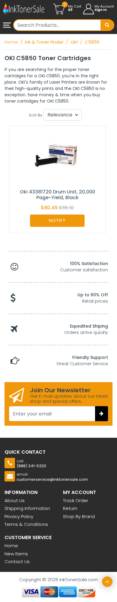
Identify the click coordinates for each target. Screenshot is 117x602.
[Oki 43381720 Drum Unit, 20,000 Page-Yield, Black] (57, 157)
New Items (16, 554)
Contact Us (17, 561)
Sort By (35, 115)
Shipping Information (27, 508)
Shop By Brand (79, 516)
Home (11, 545)
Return (70, 508)
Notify (57, 220)
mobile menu (7, 26)
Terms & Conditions (26, 524)
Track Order (75, 500)
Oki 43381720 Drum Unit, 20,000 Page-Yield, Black (57, 194)
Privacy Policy (18, 516)
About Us (14, 500)
